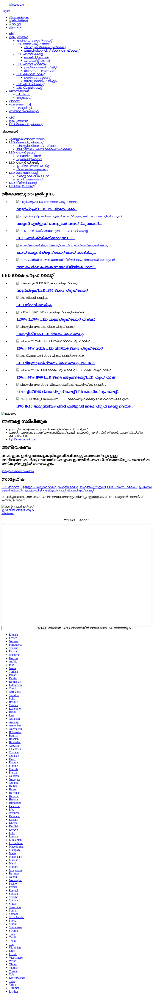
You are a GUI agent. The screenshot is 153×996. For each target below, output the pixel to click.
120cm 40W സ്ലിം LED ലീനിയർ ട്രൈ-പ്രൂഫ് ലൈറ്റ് (59, 348)
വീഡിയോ (23, 94)
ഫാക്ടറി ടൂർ (24, 107)
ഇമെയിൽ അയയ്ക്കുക (17, 509)
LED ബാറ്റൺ (10, 487)
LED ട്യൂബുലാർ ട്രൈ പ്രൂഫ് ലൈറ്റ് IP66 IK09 (55, 363)
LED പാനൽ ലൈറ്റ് (29, 54)
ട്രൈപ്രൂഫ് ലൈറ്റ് (80, 490)
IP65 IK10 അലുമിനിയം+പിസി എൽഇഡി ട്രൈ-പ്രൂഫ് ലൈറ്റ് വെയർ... (74, 406)
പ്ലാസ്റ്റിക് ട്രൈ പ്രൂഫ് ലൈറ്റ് (45, 47)
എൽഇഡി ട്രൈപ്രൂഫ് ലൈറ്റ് (45, 490)
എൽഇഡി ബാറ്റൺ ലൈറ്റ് (34, 40)
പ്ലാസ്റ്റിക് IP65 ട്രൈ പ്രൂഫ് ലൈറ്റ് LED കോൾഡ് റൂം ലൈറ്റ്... (68, 392)
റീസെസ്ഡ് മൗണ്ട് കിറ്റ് (39, 70)
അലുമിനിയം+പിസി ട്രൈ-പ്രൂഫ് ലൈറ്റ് (51, 50)
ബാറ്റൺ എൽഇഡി (92, 487)
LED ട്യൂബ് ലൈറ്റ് (29, 87)
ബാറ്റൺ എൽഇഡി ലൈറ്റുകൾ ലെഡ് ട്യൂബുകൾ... (59, 224)
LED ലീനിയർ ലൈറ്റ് (30, 84)
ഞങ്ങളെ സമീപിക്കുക (24, 111)
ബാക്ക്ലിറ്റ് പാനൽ (36, 57)
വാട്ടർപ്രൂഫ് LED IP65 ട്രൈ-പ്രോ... (46, 209)
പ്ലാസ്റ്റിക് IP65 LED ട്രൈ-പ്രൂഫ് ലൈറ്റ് (49, 334)
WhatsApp (7, 513)
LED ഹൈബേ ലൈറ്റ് (30, 74)
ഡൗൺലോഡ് (19, 91)
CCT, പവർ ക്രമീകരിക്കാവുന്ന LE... (45, 238)
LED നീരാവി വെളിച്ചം (34, 305)
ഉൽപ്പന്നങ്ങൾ (18, 37)
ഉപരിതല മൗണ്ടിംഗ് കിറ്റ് (40, 67)
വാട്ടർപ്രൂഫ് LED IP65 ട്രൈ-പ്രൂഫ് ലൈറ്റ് (52, 290)
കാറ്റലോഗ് (23, 97)
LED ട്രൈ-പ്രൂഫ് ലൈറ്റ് (33, 43)
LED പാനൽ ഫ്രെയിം (31, 64)
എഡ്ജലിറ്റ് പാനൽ (37, 60)
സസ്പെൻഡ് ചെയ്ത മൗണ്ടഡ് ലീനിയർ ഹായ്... (56, 267)
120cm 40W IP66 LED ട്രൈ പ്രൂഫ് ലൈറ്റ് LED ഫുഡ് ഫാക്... (67, 377)
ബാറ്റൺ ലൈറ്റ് (68, 487)
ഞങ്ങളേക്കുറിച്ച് (20, 104)
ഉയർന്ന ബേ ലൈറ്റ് (37, 77)
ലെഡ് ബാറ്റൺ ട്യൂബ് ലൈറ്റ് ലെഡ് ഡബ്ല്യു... (56, 252)
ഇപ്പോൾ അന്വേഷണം (17, 471)
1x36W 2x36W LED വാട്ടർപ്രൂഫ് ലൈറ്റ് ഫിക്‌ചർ (55, 319)
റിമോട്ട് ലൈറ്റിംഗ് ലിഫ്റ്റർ (40, 80)
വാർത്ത (14, 101)
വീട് (11, 33)
